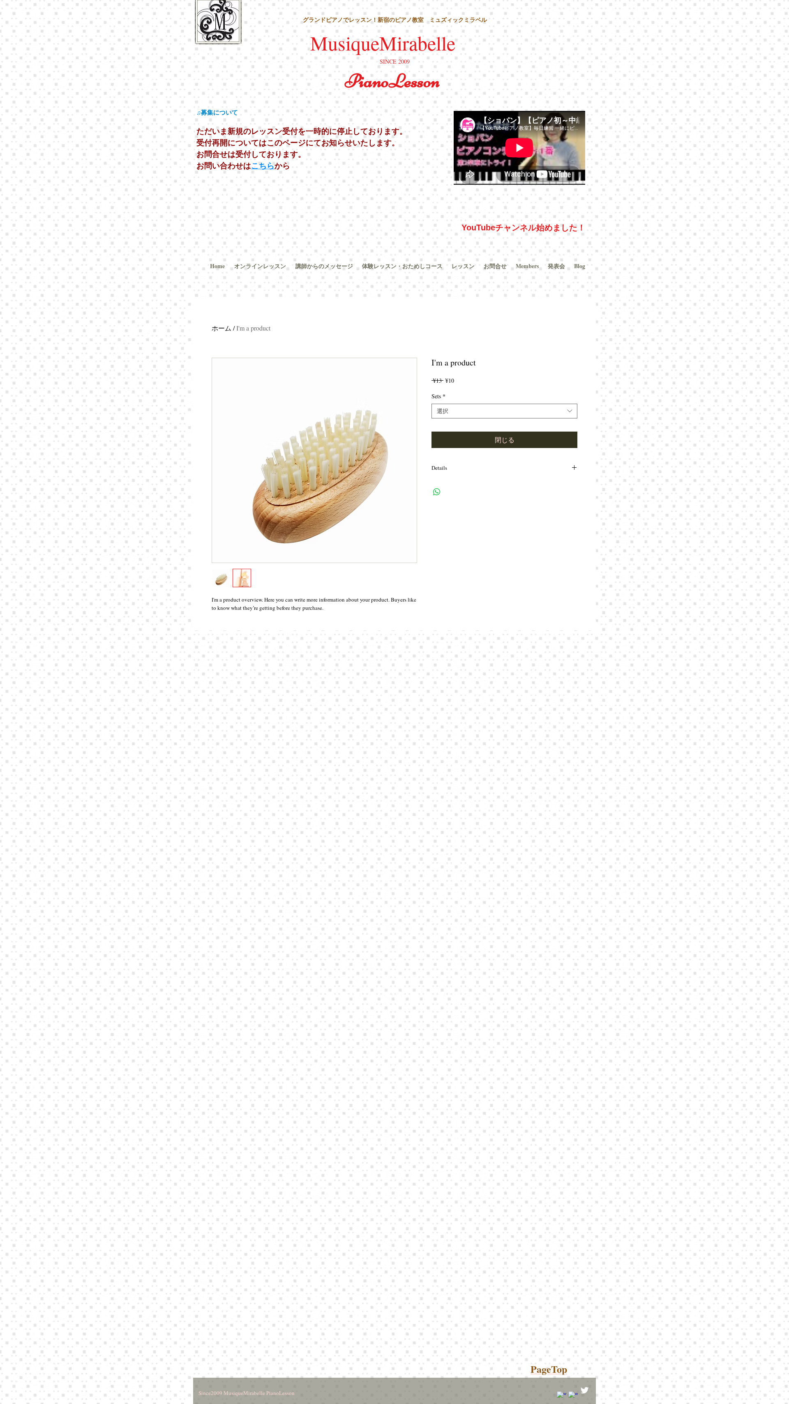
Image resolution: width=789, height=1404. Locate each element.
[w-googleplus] (573, 1396)
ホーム (221, 328)
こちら (263, 165)
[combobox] (504, 411)
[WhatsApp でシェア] (437, 492)
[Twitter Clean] (584, 1390)
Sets (438, 396)
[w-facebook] (561, 1396)
